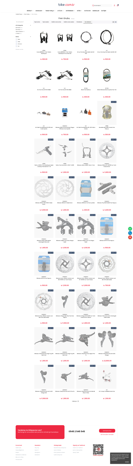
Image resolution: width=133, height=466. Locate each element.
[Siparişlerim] (114, 5)
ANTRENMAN (69, 11)
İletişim (17, 452)
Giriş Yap (37, 447)
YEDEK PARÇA (50, 11)
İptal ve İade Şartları (77, 450)
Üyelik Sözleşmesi (58, 454)
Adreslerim (37, 454)
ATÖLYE (59, 11)
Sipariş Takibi (76, 452)
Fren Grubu (27, 14)
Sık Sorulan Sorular (107, 434)
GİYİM (78, 11)
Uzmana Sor (107, 431)
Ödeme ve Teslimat (78, 447)
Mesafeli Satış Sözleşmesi (60, 447)
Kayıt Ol (36, 450)
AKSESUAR (39, 11)
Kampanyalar (19, 459)
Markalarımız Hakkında (21, 454)
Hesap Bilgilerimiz (20, 450)
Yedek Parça (19, 14)
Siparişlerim (37, 452)
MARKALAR (96, 11)
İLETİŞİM (103, 11)
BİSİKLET (29, 11)
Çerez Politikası (57, 450)
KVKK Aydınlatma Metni (59, 452)
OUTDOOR (87, 11)
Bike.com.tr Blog (19, 457)
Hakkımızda (18, 447)
